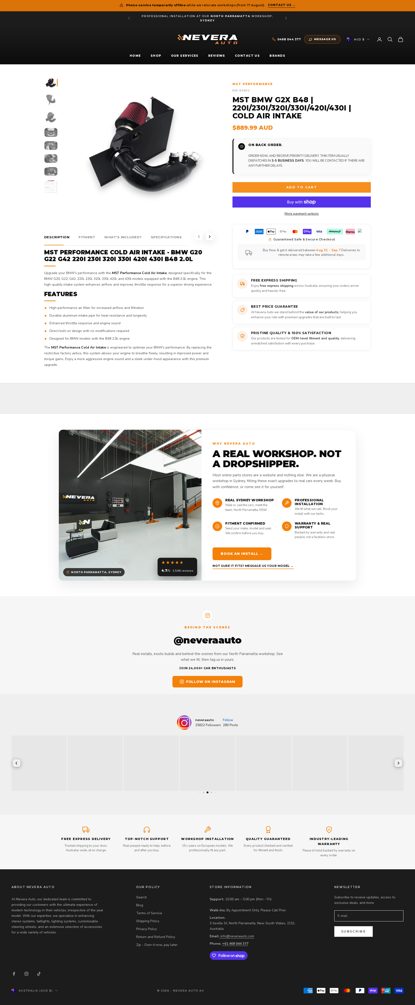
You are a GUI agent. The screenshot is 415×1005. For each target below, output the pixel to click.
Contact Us (247, 55)
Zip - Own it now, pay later (156, 945)
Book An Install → (242, 554)
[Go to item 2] (51, 100)
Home (135, 55)
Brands (277, 55)
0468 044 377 (289, 39)
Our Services (185, 55)
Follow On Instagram (210, 682)
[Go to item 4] (51, 132)
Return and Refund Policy (155, 937)
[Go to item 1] (51, 82)
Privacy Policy (146, 929)
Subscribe (353, 931)
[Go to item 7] (51, 171)
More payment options (302, 213)
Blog (139, 905)
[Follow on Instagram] (26, 973)
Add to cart (301, 187)
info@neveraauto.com (237, 936)
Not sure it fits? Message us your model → (253, 566)
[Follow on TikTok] (39, 973)
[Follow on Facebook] (14, 973)
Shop (156, 55)
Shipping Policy (147, 921)
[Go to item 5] (51, 145)
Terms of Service (149, 913)
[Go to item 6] (51, 158)
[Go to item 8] (51, 186)
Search (141, 897)
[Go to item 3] (51, 117)
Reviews (216, 55)
